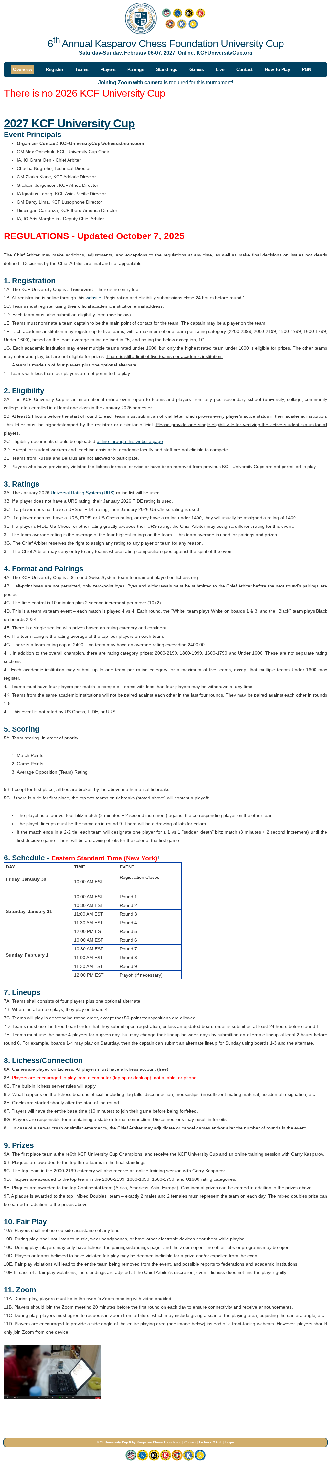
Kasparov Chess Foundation (159, 1442)
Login (229, 1442)
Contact (190, 1442)
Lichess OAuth (210, 1442)
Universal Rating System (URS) (83, 492)
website (93, 297)
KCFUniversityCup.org (224, 52)
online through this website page (130, 441)
